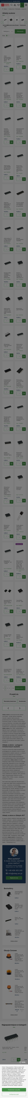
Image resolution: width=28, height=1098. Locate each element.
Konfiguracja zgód (14, 1094)
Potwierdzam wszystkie (14, 1089)
